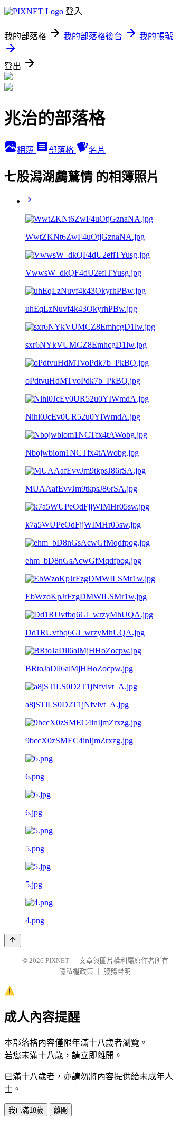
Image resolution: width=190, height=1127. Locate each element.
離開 (61, 1110)
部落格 (62, 150)
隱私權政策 (76, 971)
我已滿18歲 (25, 1110)
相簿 (26, 150)
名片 (97, 150)
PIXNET (57, 961)
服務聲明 (117, 971)
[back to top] (12, 940)
